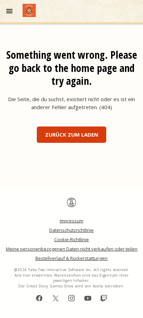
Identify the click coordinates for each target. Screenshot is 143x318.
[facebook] (39, 298)
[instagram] (71, 298)
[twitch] (104, 298)
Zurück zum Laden (71, 134)
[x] (55, 298)
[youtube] (88, 298)
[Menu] (11, 11)
